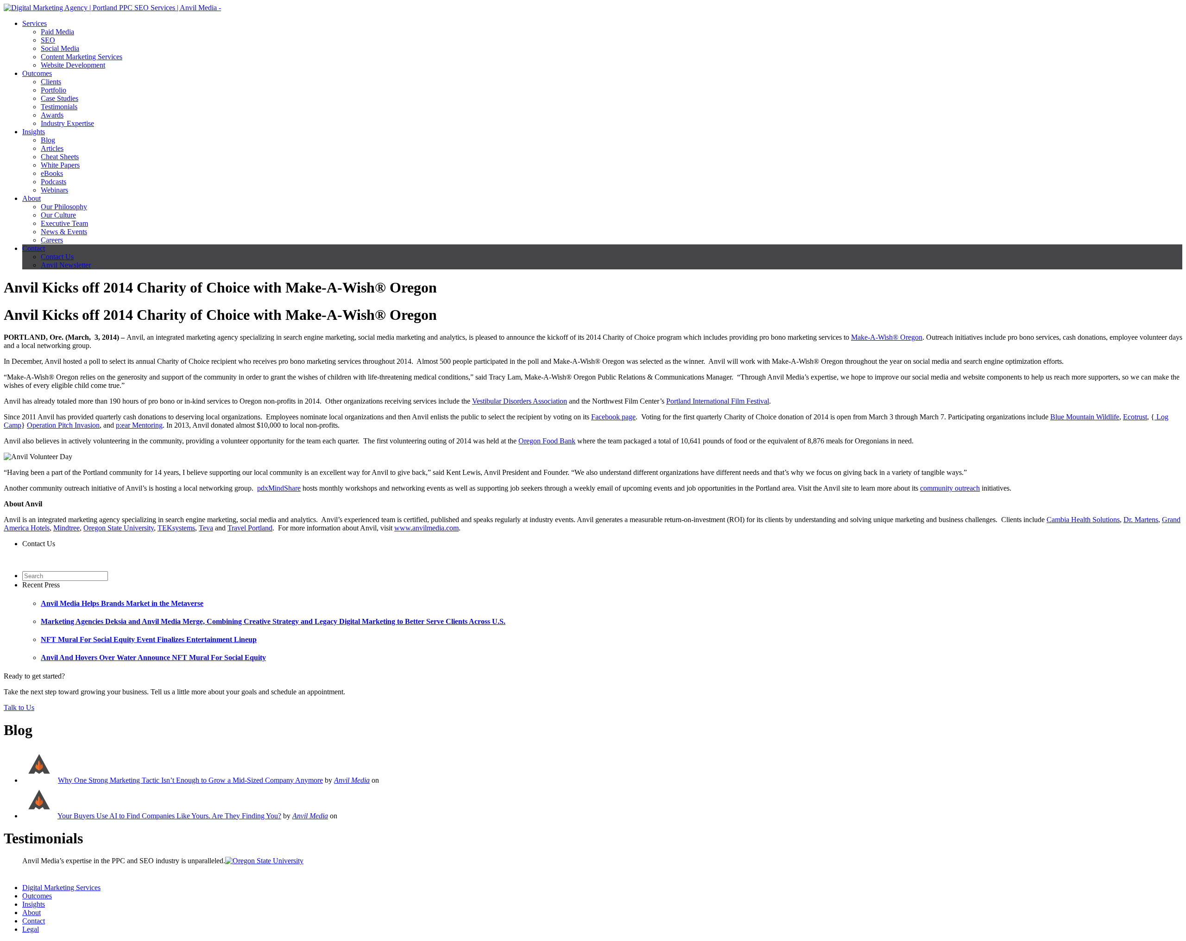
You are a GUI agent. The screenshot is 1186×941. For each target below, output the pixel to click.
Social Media (60, 48)
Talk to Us (19, 707)
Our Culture (58, 215)
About (31, 198)
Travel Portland (249, 528)
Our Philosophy (64, 207)
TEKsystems (176, 528)
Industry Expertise (67, 123)
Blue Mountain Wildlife (1084, 417)
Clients (51, 82)
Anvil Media (352, 780)
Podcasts (53, 182)
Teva (206, 528)
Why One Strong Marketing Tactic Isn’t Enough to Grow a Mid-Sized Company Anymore (190, 780)
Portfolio (53, 90)
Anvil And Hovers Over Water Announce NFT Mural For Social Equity (153, 657)
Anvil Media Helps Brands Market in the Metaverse (122, 603)
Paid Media (57, 32)
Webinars (54, 190)
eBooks (52, 173)
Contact (33, 248)
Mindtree (66, 528)
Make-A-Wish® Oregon (886, 337)
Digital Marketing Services (61, 887)
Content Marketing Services (81, 57)
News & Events (64, 232)
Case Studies (59, 98)
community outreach (950, 488)
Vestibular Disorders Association (519, 401)
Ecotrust (1135, 417)
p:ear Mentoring (139, 425)
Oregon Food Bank (546, 441)
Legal (30, 929)
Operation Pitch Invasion (63, 425)
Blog (48, 140)
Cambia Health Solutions (1083, 519)
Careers (52, 240)
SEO (48, 40)
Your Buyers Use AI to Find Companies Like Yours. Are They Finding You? (169, 816)
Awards (52, 115)
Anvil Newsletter (66, 265)
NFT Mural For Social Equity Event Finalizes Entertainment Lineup (149, 639)
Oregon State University (118, 528)
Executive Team (64, 223)
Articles (52, 148)
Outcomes (37, 73)
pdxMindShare (279, 488)
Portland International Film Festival (717, 401)
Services (34, 23)
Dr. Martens (1140, 519)
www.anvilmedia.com (426, 528)
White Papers (60, 165)
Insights (33, 132)
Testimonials (59, 107)
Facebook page (613, 417)
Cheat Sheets (60, 157)
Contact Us (57, 257)
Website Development (73, 65)
